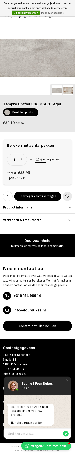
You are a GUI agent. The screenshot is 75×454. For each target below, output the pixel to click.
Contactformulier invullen (37, 326)
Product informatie (17, 207)
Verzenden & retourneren (22, 220)
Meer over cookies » (52, 13)
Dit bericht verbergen (26, 13)
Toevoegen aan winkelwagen (37, 196)
